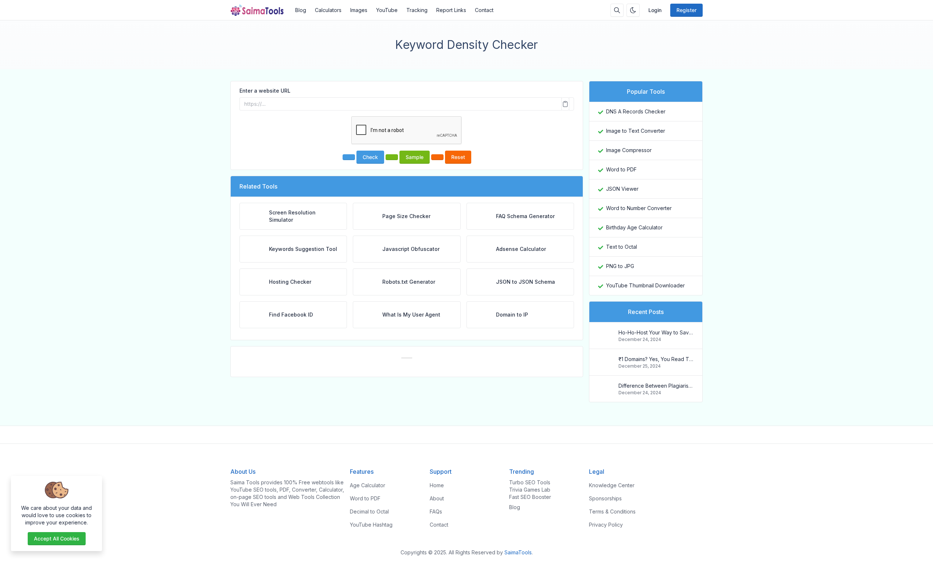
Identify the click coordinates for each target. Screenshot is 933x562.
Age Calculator (367, 485)
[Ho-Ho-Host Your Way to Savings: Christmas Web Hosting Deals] (605, 339)
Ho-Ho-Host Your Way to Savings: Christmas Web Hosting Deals (656, 332)
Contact (484, 10)
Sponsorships (605, 498)
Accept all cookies (56, 538)
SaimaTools (518, 552)
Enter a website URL (264, 91)
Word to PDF (621, 169)
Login (654, 10)
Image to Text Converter (635, 131)
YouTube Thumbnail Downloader (645, 285)
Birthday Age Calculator (634, 227)
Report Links (451, 10)
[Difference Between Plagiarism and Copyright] (605, 392)
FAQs (436, 511)
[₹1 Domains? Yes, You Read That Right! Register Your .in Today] (605, 366)
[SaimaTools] (260, 10)
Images (358, 10)
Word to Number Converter (639, 208)
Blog (300, 10)
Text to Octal (621, 247)
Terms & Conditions (612, 511)
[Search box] (617, 10)
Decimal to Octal (369, 511)
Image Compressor (629, 150)
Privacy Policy (606, 525)
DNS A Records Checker (635, 111)
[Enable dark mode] (633, 10)
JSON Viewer (622, 189)
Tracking (417, 10)
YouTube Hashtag (371, 525)
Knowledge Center (612, 485)
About (437, 498)
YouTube (387, 10)
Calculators (328, 10)
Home (437, 485)
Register (686, 10)
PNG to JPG (620, 266)
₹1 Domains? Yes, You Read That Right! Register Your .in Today (656, 359)
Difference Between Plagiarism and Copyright (656, 386)
